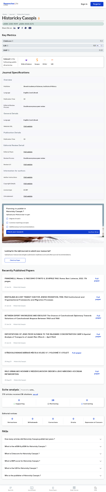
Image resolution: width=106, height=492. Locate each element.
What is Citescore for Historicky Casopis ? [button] (22, 454)
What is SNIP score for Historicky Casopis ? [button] (22, 461)
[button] (12, 41)
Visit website (28, 126)
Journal (11, 14)
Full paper (97, 280)
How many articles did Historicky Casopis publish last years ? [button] (30, 439)
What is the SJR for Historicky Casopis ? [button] (21, 468)
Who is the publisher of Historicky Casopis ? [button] (23, 476)
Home (5, 14)
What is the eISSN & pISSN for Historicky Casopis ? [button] (25, 446)
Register (97, 4)
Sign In (84, 4)
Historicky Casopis (23, 14)
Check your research (53, 232)
